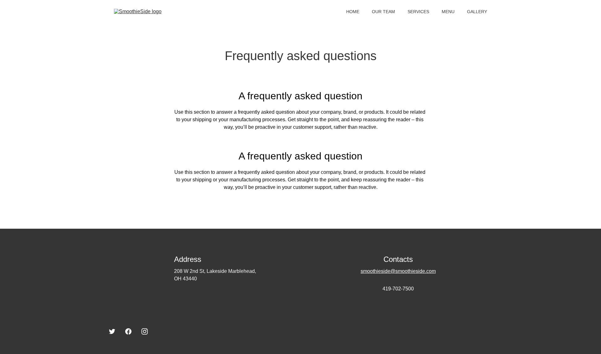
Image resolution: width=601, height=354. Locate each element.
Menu (448, 11)
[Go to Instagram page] (144, 331)
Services (418, 11)
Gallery (477, 11)
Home (352, 11)
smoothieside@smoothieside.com (398, 271)
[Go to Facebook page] (128, 331)
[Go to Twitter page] (112, 331)
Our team (383, 11)
